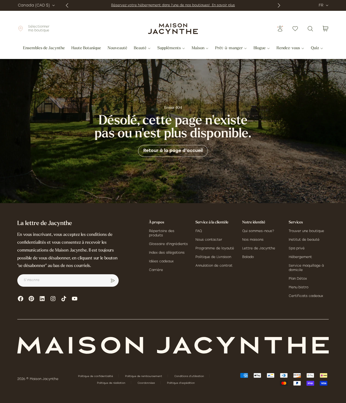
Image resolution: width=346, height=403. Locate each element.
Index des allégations (167, 253)
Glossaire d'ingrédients (168, 244)
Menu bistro (298, 287)
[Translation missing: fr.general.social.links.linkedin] (42, 298)
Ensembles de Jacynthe (44, 48)
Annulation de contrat (213, 265)
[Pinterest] (31, 298)
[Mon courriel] (112, 280)
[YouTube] (74, 298)
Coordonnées (147, 383)
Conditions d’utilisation (189, 376)
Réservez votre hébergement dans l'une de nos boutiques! (161, 5)
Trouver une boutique (306, 231)
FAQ (198, 231)
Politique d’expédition (181, 383)
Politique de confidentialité (96, 376)
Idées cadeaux (161, 261)
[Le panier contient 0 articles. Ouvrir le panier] (325, 28)
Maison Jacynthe (44, 379)
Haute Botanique (86, 48)
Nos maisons (253, 240)
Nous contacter (208, 240)
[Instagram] (53, 298)
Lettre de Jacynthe (258, 248)
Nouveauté (117, 48)
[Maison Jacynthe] (173, 28)
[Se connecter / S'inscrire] (280, 28)
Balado (248, 257)
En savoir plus (223, 5)
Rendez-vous (288, 48)
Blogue (260, 48)
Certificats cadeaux (306, 296)
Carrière (156, 270)
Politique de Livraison (213, 257)
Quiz (315, 48)
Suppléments (169, 48)
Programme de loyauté (214, 248)
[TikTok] (64, 298)
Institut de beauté (304, 240)
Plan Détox (298, 278)
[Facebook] (20, 298)
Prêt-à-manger (229, 48)
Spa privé (297, 248)
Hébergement (300, 257)
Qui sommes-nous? (258, 231)
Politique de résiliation (111, 383)
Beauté (140, 48)
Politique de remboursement (144, 376)
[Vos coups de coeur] (295, 28)
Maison (198, 48)
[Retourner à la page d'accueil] (173, 345)
